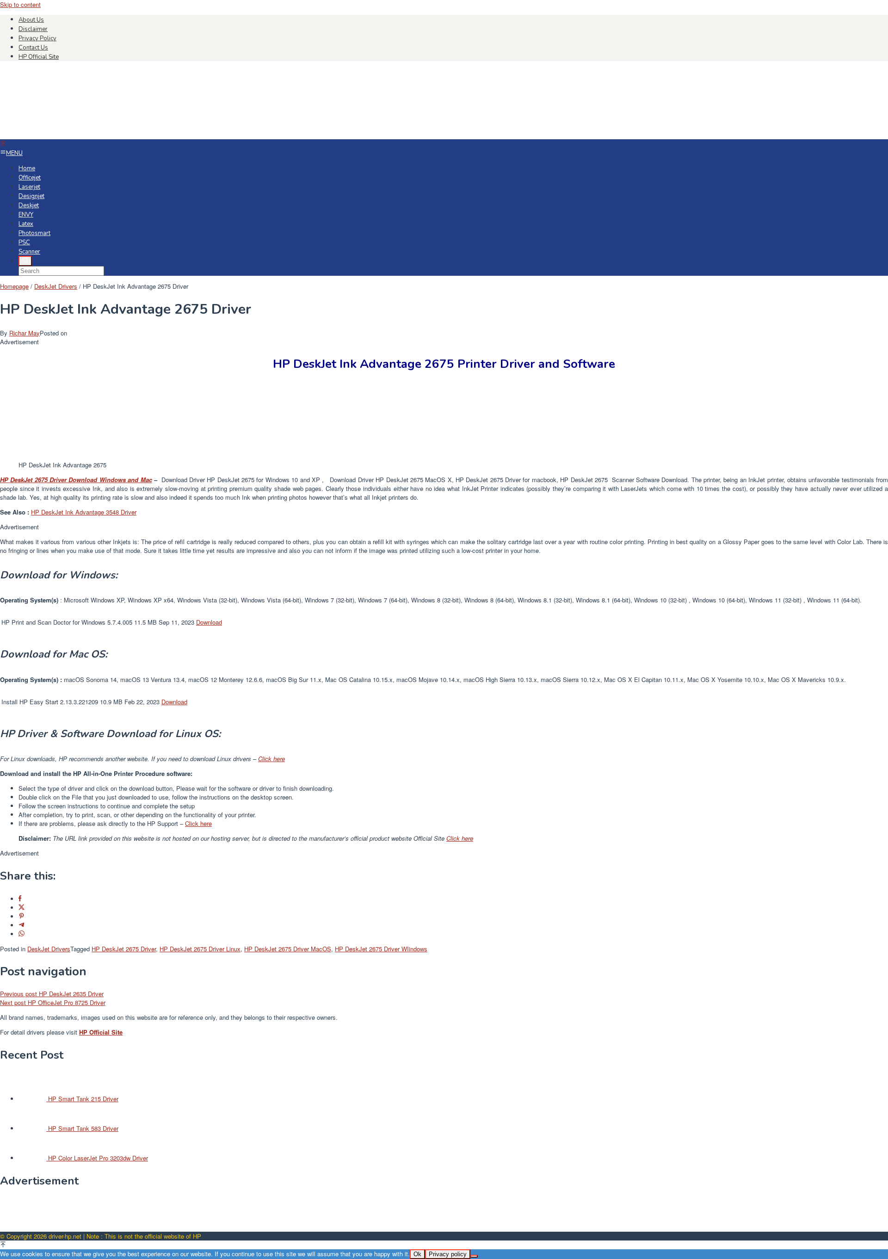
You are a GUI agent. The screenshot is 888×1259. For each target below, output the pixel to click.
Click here (271, 758)
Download (209, 622)
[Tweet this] (21, 907)
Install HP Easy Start (29, 701)
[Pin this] (21, 916)
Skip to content (20, 4)
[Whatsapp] (21, 934)
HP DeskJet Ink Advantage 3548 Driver (83, 512)
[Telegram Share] (21, 925)
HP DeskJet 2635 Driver (52, 993)
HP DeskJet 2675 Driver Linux (200, 948)
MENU (14, 153)
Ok (417, 1254)
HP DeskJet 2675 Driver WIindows (381, 948)
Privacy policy (448, 1254)
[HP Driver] (69, 134)
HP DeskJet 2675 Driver (124, 948)
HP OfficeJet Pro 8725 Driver (52, 1002)
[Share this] (19, 898)
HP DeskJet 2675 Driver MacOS (287, 948)
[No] (474, 1256)
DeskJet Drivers (48, 948)
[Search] (25, 261)
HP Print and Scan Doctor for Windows (53, 622)
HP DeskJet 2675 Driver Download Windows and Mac (76, 479)
